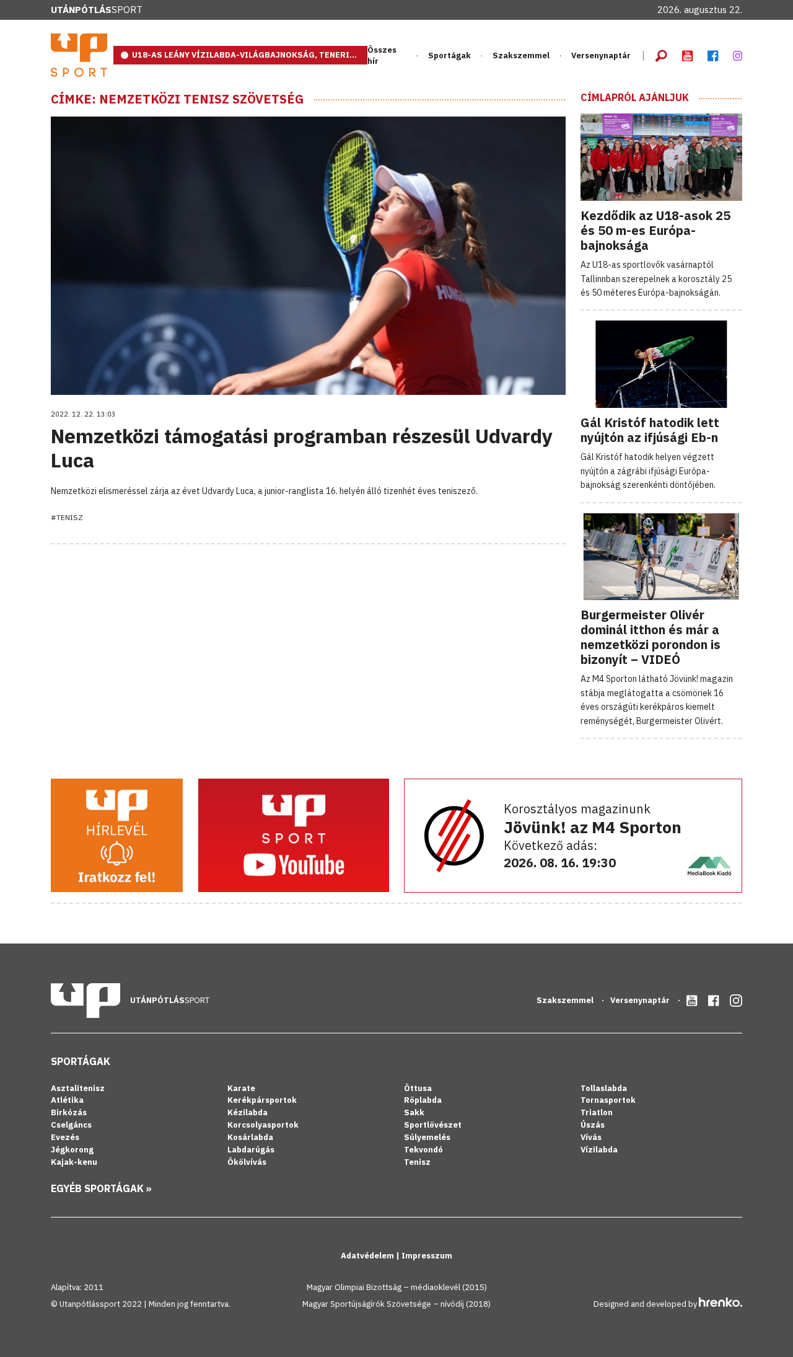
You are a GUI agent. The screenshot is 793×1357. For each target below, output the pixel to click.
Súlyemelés (427, 1137)
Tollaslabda (604, 1088)
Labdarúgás (250, 1149)
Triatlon (597, 1112)
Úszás (593, 1125)
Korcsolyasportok (263, 1125)
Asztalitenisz (78, 1088)
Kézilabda (247, 1112)
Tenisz (417, 1162)
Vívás (591, 1137)
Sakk (414, 1112)
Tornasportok (608, 1100)
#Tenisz (67, 517)
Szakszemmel (521, 55)
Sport (96, 9)
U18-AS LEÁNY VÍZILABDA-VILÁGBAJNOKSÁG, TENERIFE (245, 55)
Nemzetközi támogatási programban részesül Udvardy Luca (302, 447)
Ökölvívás (246, 1162)
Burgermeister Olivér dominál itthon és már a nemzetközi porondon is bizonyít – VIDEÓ (651, 637)
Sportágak (80, 1061)
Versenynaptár (601, 55)
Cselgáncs (71, 1125)
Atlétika (67, 1100)
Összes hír (381, 55)
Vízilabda (599, 1149)
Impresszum (426, 1255)
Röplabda (423, 1100)
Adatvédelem (368, 1255)
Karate (241, 1088)
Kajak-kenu (74, 1162)
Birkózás (69, 1112)
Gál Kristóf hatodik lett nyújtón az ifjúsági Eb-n (650, 430)
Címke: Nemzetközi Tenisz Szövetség (177, 99)
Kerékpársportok (262, 1100)
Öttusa (418, 1088)
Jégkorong (72, 1149)
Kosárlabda (250, 1137)
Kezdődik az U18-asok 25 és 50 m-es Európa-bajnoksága (655, 230)
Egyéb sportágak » (101, 1188)
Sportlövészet (433, 1125)
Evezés (65, 1137)
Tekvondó (423, 1149)
